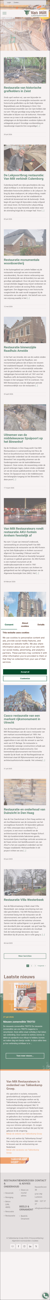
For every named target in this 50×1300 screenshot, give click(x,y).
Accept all (25, 672)
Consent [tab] (9, 624)
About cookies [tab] (25, 624)
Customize (25, 678)
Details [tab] (41, 624)
